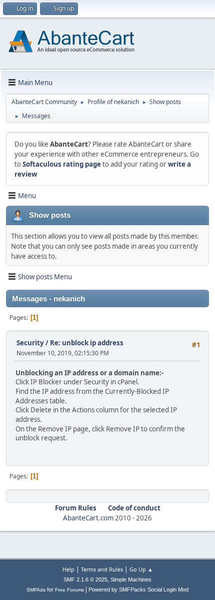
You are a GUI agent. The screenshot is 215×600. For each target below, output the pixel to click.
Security (30, 342)
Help (68, 569)
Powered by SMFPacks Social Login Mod (138, 589)
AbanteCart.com (88, 517)
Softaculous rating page (61, 164)
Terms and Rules (102, 569)
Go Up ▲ (141, 569)
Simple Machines (131, 579)
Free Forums (69, 589)
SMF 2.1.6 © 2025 (86, 579)
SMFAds (36, 589)
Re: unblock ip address (87, 342)
